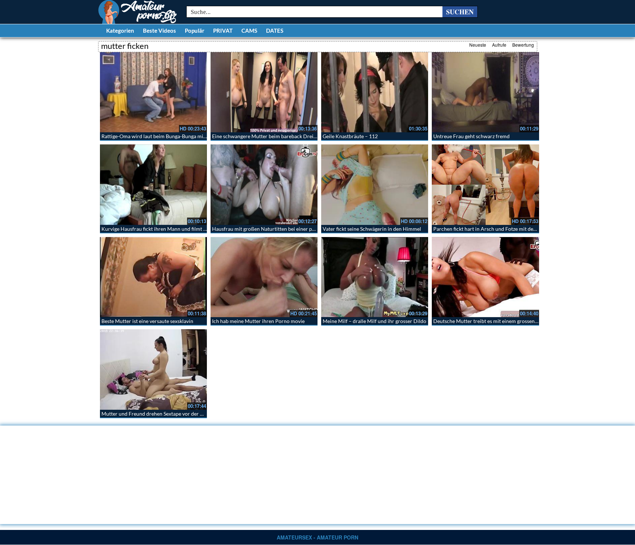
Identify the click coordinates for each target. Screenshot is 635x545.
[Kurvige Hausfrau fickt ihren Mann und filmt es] (153, 184)
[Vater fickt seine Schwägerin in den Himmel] (374, 184)
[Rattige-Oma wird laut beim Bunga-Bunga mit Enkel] (153, 92)
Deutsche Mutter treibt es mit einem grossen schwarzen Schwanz (507, 321)
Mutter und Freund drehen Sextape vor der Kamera (159, 413)
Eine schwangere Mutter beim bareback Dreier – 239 (272, 136)
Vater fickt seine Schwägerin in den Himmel (372, 229)
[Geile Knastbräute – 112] (374, 92)
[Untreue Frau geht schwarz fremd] (485, 92)
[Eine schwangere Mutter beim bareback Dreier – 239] (264, 92)
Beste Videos (159, 30)
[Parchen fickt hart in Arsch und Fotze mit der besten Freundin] (485, 184)
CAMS (249, 30)
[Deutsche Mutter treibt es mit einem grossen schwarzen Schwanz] (485, 277)
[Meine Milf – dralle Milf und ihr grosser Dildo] (374, 277)
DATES (274, 30)
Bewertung (523, 45)
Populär (194, 30)
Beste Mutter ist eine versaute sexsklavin (147, 321)
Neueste (477, 45)
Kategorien (120, 30)
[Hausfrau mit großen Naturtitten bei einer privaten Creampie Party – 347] (264, 184)
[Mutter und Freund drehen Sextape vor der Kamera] (153, 369)
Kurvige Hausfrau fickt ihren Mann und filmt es (154, 229)
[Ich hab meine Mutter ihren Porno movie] (264, 277)
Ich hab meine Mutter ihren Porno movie (258, 321)
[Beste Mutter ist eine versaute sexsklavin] (153, 277)
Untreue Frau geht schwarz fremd (471, 136)
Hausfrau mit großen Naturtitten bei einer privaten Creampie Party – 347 (295, 229)
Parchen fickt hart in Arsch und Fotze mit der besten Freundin (503, 229)
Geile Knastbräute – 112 (350, 136)
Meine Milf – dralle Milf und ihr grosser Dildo (374, 321)
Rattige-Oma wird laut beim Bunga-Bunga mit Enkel (160, 136)
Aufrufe (499, 45)
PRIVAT (223, 30)
